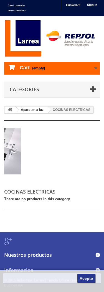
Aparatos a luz (32, 110)
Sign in (92, 4)
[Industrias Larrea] (52, 38)
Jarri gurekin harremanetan (16, 8)
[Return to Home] (10, 109)
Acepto (86, 278)
